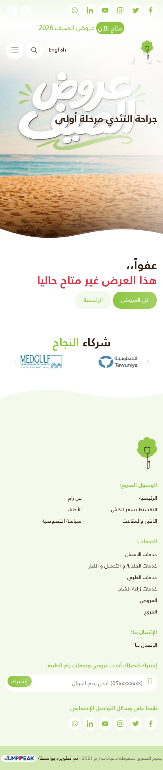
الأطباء (75, 509)
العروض (148, 600)
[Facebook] (150, 10)
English (57, 50)
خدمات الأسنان (141, 554)
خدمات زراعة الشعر (137, 589)
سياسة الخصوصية (62, 521)
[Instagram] (120, 10)
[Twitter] (135, 10)
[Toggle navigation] (15, 50)
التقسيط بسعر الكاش (134, 509)
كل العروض (135, 299)
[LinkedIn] (89, 10)
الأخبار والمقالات (140, 521)
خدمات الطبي (142, 577)
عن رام (75, 498)
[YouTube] (105, 10)
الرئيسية (93, 299)
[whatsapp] (74, 10)
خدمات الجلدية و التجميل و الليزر (122, 566)
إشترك (19, 681)
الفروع (150, 612)
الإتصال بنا (146, 645)
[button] (15, 362)
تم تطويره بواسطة (57, 758)
